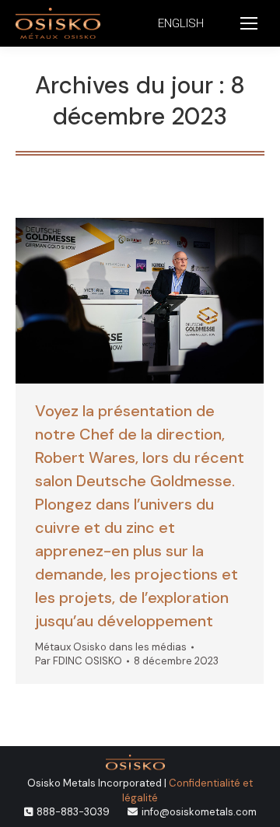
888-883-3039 (73, 811)
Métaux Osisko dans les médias (111, 647)
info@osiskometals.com (199, 811)
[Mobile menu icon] (248, 23)
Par (78, 661)
